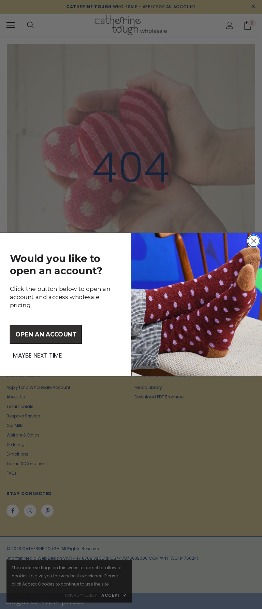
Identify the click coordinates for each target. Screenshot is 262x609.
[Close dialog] (254, 241)
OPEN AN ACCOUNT (46, 334)
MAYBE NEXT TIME (37, 355)
